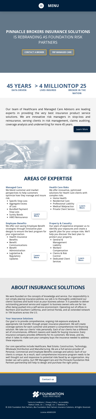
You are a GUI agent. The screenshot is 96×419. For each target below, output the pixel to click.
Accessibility (63, 402)
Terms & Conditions (36, 402)
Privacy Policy (51, 402)
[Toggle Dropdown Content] (41, 5)
